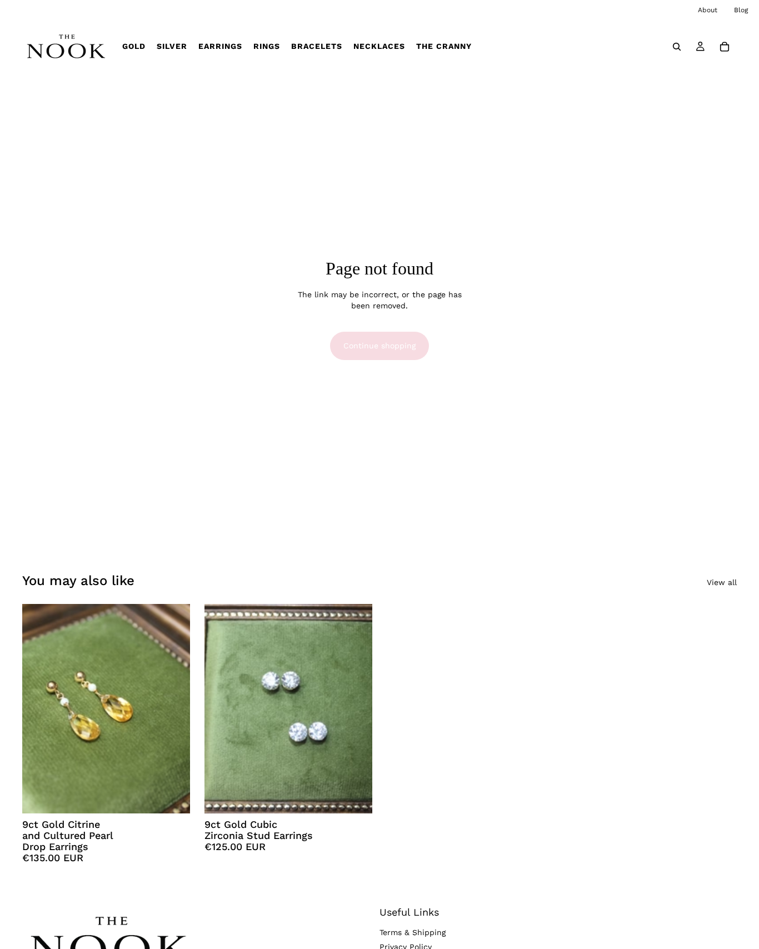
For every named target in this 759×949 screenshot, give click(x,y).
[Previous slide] (39, 709)
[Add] (173, 796)
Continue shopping (379, 345)
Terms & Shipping (412, 932)
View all (722, 582)
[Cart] (724, 46)
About (707, 10)
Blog (741, 10)
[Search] (677, 46)
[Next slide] (173, 709)
